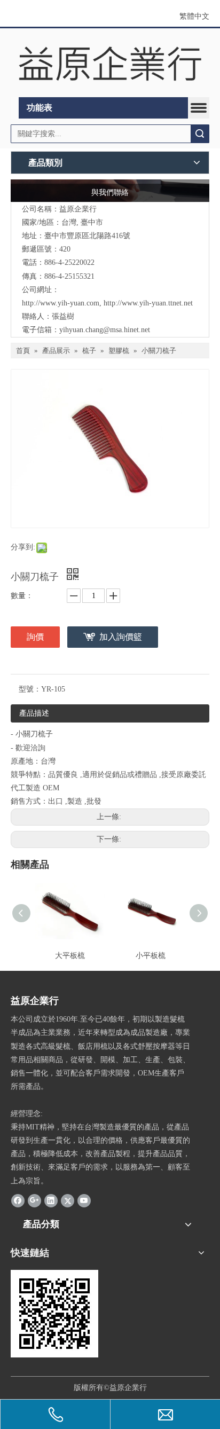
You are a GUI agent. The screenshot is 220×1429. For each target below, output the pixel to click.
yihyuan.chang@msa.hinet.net (104, 330)
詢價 (35, 636)
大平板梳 (70, 956)
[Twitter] (67, 1200)
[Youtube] (84, 1200)
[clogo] (110, 63)
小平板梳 (151, 956)
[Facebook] (18, 1200)
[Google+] (34, 1200)
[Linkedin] (51, 1200)
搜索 (200, 134)
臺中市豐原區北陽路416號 (87, 236)
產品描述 (34, 713)
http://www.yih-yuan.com (60, 303)
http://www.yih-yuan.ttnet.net (148, 303)
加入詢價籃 (120, 636)
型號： (30, 689)
